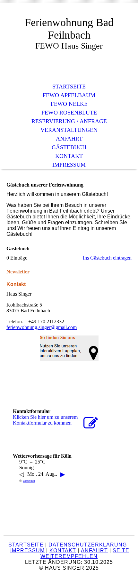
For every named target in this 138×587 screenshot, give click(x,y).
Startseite (69, 86)
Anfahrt (69, 138)
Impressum (69, 164)
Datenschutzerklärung (87, 544)
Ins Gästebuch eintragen (107, 258)
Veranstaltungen (69, 130)
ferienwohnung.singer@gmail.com (41, 327)
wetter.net (29, 480)
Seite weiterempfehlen (84, 553)
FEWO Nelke (69, 104)
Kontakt (69, 156)
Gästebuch (69, 147)
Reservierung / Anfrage (69, 121)
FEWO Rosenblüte (69, 112)
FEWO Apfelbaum (69, 95)
